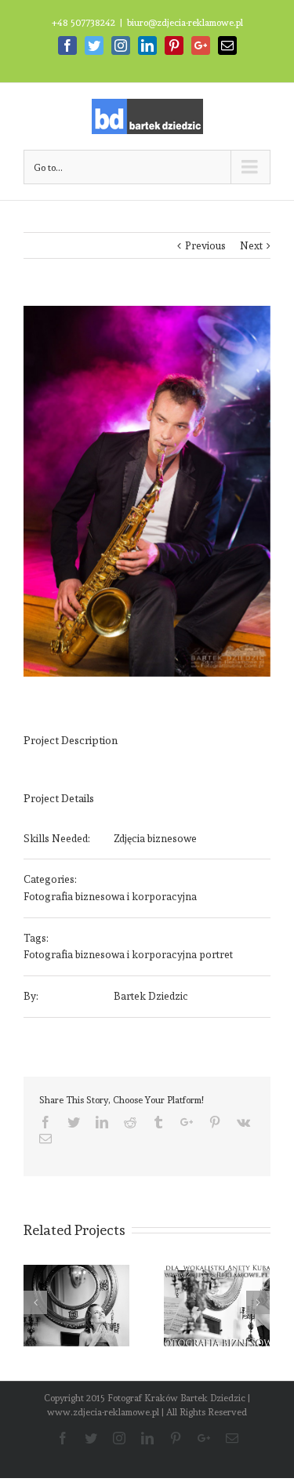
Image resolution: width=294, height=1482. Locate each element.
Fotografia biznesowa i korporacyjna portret (128, 955)
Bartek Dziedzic (151, 996)
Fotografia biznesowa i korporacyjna (110, 897)
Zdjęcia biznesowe (155, 839)
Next (251, 246)
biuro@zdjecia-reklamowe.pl (185, 22)
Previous (205, 246)
